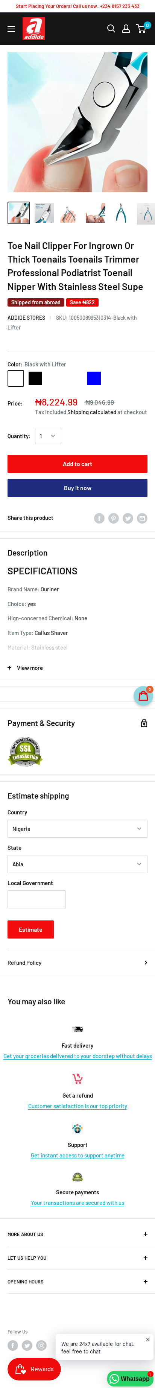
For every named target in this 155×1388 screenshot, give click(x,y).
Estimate (31, 929)
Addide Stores (26, 317)
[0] (141, 28)
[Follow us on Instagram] (41, 1345)
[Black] (35, 378)
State (14, 847)
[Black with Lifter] (16, 378)
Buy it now (77, 487)
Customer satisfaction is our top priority (77, 1106)
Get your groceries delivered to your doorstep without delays (77, 1055)
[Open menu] (11, 29)
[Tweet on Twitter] (128, 517)
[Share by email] (142, 517)
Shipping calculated (91, 412)
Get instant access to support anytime (78, 1155)
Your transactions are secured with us (77, 1202)
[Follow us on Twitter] (27, 1345)
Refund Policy (24, 962)
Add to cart (77, 463)
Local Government (30, 882)
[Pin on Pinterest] (113, 517)
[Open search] (111, 28)
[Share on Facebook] (99, 517)
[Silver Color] (55, 378)
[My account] (126, 28)
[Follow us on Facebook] (13, 1345)
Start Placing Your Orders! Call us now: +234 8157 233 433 (78, 6)
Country (17, 812)
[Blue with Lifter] (74, 378)
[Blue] (94, 378)
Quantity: (19, 436)
